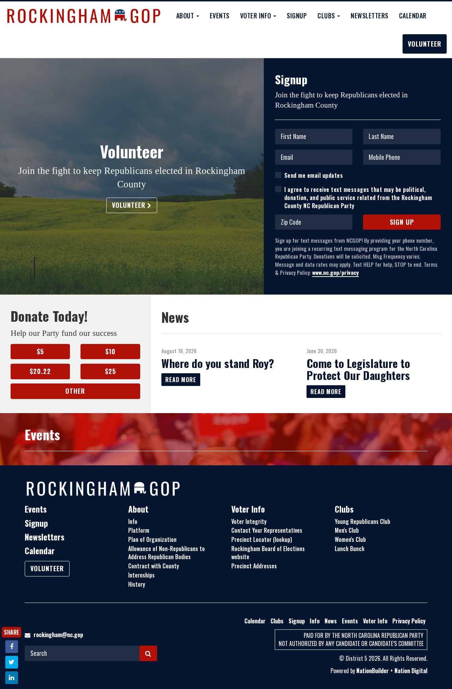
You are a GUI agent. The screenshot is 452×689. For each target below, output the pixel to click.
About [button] (186, 15)
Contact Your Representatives (266, 530)
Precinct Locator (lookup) (261, 539)
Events (220, 15)
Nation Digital (410, 670)
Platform (138, 530)
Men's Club (347, 530)
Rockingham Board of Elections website (268, 552)
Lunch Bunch (349, 548)
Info (132, 521)
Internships (141, 575)
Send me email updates (313, 175)
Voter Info (248, 509)
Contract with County (153, 566)
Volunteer (424, 43)
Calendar (413, 15)
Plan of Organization (152, 539)
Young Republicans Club (362, 521)
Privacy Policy (409, 621)
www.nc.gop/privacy (335, 272)
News (331, 621)
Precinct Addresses (254, 566)
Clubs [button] (327, 15)
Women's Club (350, 539)
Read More (180, 379)
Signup (297, 15)
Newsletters (369, 15)
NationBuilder (372, 670)
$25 (110, 371)
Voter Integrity (249, 521)
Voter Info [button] (256, 15)
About (138, 509)
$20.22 (40, 371)
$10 (110, 351)
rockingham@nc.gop (58, 634)
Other (75, 390)
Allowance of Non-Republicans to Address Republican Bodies (166, 552)
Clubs (344, 509)
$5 (40, 351)
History (136, 584)
